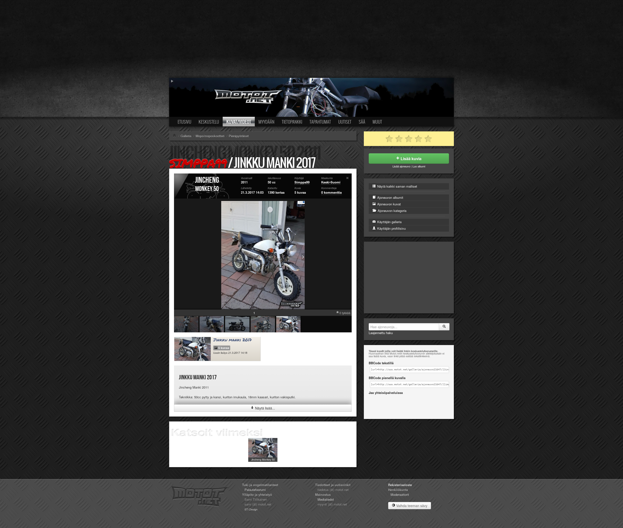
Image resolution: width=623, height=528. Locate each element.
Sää (362, 122)
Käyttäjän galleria (389, 221)
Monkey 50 (207, 189)
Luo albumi (418, 166)
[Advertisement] (311, 39)
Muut (377, 122)
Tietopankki (292, 122)
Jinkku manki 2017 (232, 340)
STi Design (251, 509)
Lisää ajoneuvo (401, 166)
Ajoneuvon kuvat (388, 204)
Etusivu (184, 122)
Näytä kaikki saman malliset (396, 186)
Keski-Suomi (330, 182)
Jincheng (207, 180)
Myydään (266, 122)
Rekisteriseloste (400, 484)
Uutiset (344, 122)
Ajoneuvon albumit (389, 197)
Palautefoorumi (255, 489)
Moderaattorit (400, 494)
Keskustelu (209, 122)
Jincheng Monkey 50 (263, 459)
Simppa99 (197, 163)
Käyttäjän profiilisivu (391, 228)
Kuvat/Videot (238, 121)
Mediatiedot (326, 499)
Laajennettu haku (381, 332)
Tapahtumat (320, 122)
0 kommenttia (331, 192)
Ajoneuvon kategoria (391, 210)
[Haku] (444, 326)
